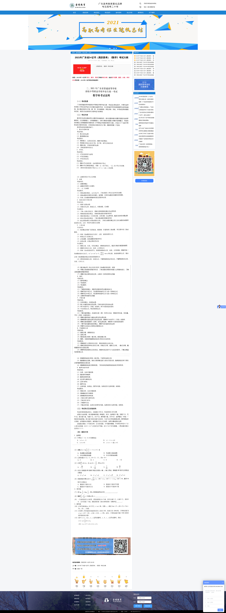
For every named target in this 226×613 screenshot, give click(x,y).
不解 (84, 586)
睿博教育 (76, 595)
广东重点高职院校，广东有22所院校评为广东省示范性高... (144, 109)
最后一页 (79, 568)
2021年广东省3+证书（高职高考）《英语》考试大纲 (91, 565)
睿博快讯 (140, 12)
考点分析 (84, 52)
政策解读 (76, 601)
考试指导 (107, 12)
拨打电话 (137, 606)
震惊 (77, 586)
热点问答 (129, 12)
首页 (74, 12)
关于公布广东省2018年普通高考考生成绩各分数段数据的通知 (144, 131)
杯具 (98, 586)
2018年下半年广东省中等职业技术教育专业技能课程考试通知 (144, 136)
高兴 (112, 586)
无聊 (105, 586)
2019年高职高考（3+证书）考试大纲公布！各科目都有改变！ (144, 99)
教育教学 (88, 598)
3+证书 (88, 562)
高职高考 (85, 12)
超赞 (126, 586)
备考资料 (118, 12)
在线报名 (144, 180)
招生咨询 (88, 595)
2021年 (92, 562)
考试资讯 (96, 12)
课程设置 (76, 598)
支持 (119, 586)
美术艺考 (76, 605)
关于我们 (88, 605)
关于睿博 (151, 12)
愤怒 (91, 586)
